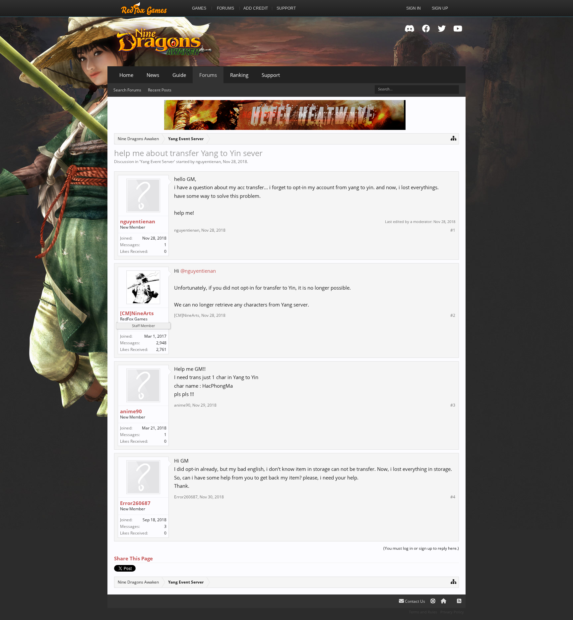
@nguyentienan (198, 270)
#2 (452, 315)
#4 (452, 497)
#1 (452, 230)
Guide (179, 75)
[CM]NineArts (137, 313)
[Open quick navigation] (453, 138)
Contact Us (414, 601)
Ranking (239, 75)
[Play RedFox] (144, 8)
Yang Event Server (157, 161)
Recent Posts (159, 90)
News (153, 75)
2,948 (161, 343)
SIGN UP (440, 8)
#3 (452, 405)
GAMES (199, 8)
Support (271, 75)
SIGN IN (413, 8)
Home (126, 75)
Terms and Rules (423, 611)
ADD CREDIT (255, 8)
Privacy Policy (452, 611)
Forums (208, 75)
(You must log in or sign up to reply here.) (421, 548)
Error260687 (135, 503)
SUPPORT (286, 8)
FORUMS (225, 8)
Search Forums (127, 90)
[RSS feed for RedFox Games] (459, 601)
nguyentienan (208, 161)
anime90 (131, 411)
